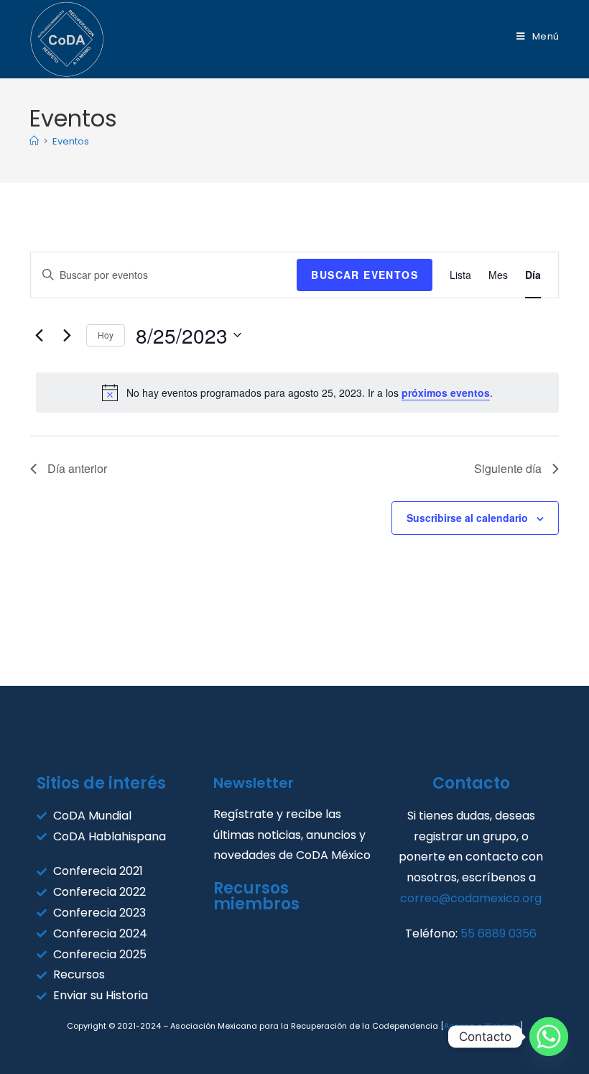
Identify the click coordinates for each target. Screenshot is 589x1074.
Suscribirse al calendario (467, 517)
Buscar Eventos (364, 274)
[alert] (297, 392)
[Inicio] (34, 141)
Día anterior (77, 468)
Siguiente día (508, 468)
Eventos (70, 141)
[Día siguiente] (66, 335)
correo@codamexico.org (471, 898)
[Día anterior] (38, 335)
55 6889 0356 (498, 933)
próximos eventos (446, 392)
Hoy (105, 335)
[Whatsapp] (548, 1036)
